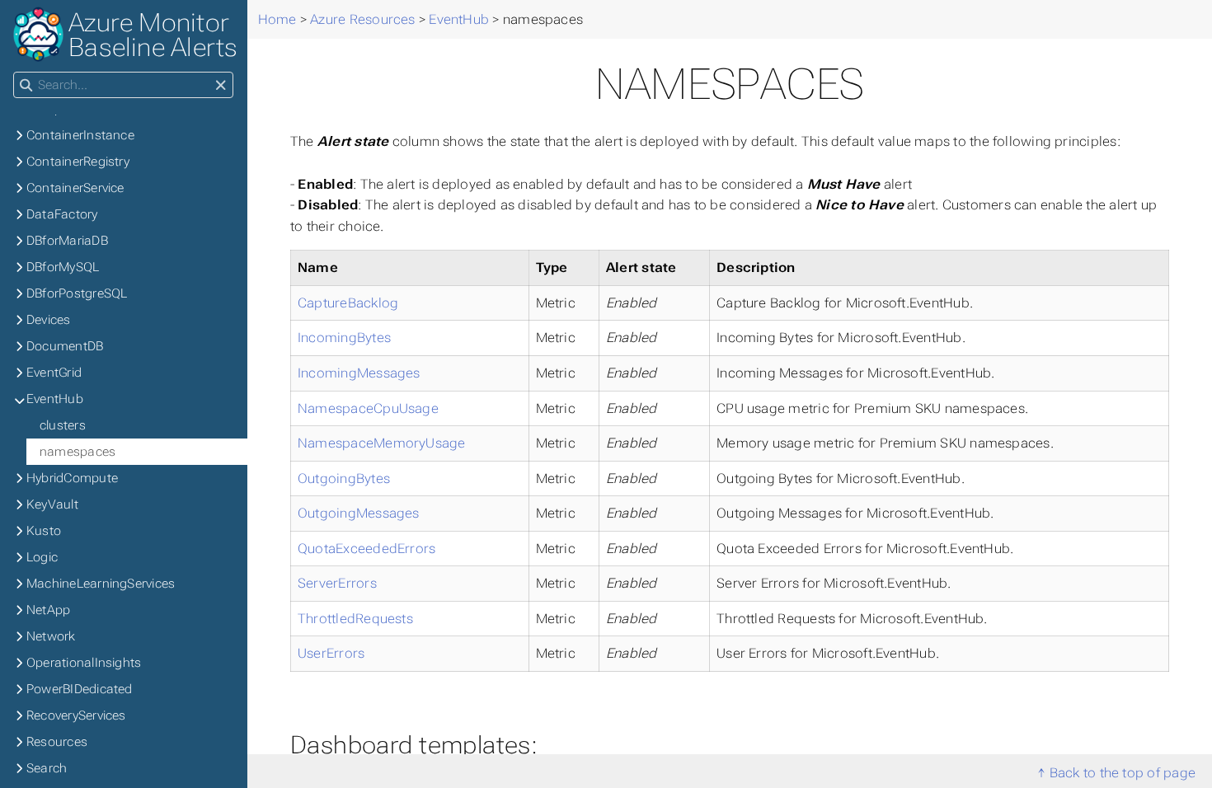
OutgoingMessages (359, 513)
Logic (42, 557)
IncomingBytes (344, 337)
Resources (56, 741)
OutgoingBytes (344, 478)
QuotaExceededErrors (366, 548)
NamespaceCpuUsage (368, 408)
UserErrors (331, 653)
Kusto (43, 530)
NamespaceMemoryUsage (382, 443)
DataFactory (62, 214)
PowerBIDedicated (79, 689)
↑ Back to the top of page (1116, 773)
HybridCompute (72, 478)
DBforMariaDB (67, 240)
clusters (63, 425)
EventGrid (54, 372)
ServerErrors (337, 583)
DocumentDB (64, 346)
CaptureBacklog (348, 303)
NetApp (48, 610)
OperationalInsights (83, 662)
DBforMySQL (62, 267)
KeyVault (52, 504)
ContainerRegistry (77, 161)
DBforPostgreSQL (76, 293)
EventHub (54, 399)
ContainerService (75, 188)
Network (51, 636)
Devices (48, 319)
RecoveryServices (76, 715)
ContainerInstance (80, 135)
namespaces (77, 451)
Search (46, 768)
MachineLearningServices (100, 583)
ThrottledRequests (355, 618)
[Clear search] (220, 86)
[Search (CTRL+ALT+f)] (26, 86)
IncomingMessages (359, 373)
